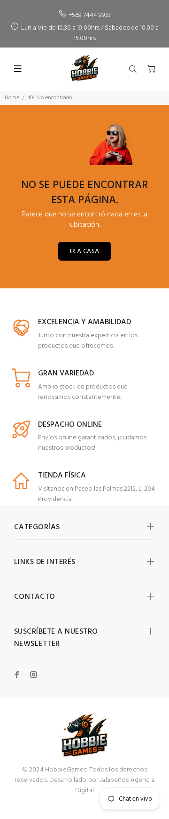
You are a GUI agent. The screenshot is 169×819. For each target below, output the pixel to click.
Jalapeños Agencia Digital (114, 785)
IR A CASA (85, 251)
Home (12, 98)
